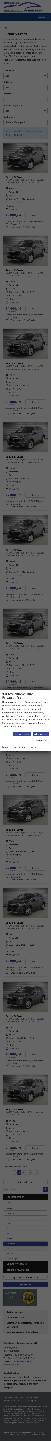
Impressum (33, 747)
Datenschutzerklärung (13, 747)
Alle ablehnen (40, 734)
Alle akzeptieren (22, 734)
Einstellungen (41, 740)
